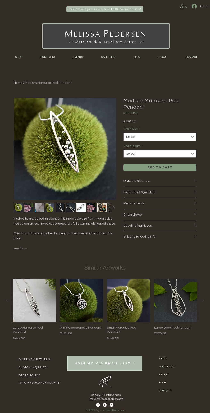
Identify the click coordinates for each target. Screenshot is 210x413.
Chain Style (131, 128)
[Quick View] (34, 300)
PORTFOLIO (166, 366)
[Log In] (194, 6)
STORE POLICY (29, 375)
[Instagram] (98, 405)
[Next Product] (203, 300)
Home (18, 82)
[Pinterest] (111, 405)
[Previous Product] (7, 300)
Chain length (132, 146)
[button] (184, 6)
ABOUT (164, 374)
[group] (105, 309)
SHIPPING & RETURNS (34, 359)
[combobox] (159, 137)
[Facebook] (105, 405)
